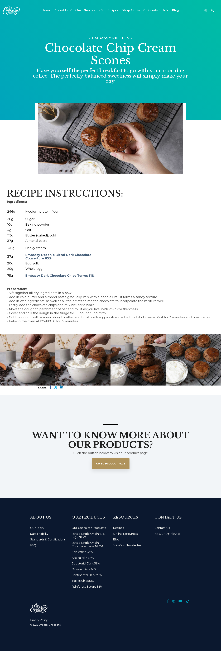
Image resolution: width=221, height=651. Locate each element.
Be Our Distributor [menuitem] (167, 533)
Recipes (112, 10)
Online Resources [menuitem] (125, 533)
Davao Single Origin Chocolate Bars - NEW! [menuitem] (87, 544)
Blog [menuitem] (116, 539)
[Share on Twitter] (55, 387)
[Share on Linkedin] (61, 387)
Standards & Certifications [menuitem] (47, 539)
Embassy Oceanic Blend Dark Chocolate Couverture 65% (58, 256)
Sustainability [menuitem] (39, 533)
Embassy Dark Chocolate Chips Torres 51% (59, 276)
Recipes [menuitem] (118, 528)
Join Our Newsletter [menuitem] (127, 545)
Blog (175, 10)
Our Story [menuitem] (37, 528)
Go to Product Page (110, 463)
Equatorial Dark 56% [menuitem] (86, 563)
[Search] (212, 10)
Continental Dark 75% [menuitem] (87, 575)
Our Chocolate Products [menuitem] (89, 528)
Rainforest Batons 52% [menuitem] (87, 586)
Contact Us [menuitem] (162, 528)
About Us (61, 10)
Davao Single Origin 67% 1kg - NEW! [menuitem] (89, 535)
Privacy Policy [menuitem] (38, 620)
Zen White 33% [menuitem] (82, 552)
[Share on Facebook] (50, 387)
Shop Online (132, 10)
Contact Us (157, 10)
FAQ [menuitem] (33, 545)
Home (46, 10)
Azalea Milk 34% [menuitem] (83, 557)
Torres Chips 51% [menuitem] (83, 580)
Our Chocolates (88, 10)
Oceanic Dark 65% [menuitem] (84, 569)
